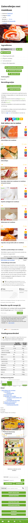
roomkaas (20, 98)
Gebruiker (6, 477)
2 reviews (4, 23)
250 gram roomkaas (7, 58)
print (20, 49)
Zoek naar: (4, 488)
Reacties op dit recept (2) (10, 402)
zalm (8, 100)
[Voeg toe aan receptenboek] (26, 130)
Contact (17, 518)
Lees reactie (11, 323)
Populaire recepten (13, 505)
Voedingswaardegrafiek (12, 405)
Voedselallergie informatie (13, 400)
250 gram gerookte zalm (8, 56)
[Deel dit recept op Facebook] (6, 119)
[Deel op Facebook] (26, 132)
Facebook (14, 511)
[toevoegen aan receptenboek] (23, 422)
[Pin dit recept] (10, 119)
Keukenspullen (10, 393)
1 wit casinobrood (6, 61)
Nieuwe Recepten (14, 495)
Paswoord (6, 480)
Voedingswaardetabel (9, 403)
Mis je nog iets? (14, 74)
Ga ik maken (6, 52)
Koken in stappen (15, 89)
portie (4, 17)
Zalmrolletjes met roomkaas (8, 260)
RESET (20, 313)
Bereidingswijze (8, 394)
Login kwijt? (8, 483)
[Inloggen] (22, 480)
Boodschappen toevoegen (15, 67)
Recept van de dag (13, 492)
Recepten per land (13, 502)
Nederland (10, 13)
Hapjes (9, 15)
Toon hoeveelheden (15, 86)
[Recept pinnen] (26, 135)
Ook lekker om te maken (10, 396)
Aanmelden (19, 483)
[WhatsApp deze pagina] (17, 119)
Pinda (3, 289)
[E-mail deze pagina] (21, 119)
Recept (3, 409)
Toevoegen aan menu (15, 70)
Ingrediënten (7, 392)
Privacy (20, 518)
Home (2, 407)
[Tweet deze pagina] (14, 119)
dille (6, 102)
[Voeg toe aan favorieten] (26, 127)
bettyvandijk (12, 21)
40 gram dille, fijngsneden (8, 63)
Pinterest (14, 514)
